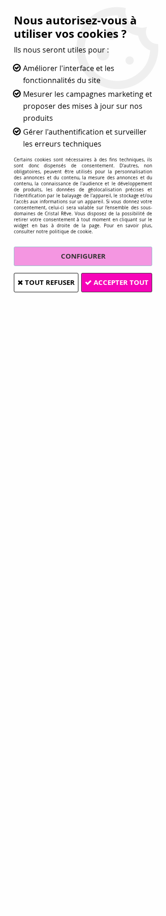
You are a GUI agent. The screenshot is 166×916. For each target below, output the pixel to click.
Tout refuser (49, 282)
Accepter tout (120, 282)
